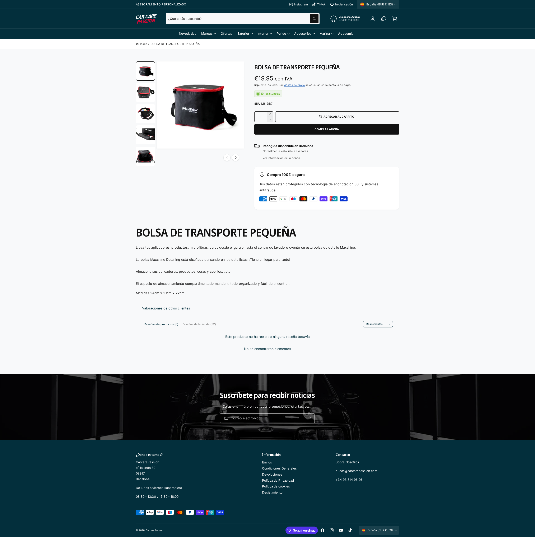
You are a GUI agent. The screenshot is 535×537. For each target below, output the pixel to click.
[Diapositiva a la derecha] (235, 157)
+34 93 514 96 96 (349, 480)
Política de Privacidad (278, 480)
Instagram (301, 4)
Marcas (207, 34)
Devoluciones (272, 474)
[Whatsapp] (383, 18)
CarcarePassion (154, 530)
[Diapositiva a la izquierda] (227, 157)
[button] (394, 18)
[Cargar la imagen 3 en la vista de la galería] (145, 113)
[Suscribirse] (315, 418)
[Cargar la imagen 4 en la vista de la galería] (145, 135)
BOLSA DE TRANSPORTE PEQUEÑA (175, 44)
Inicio (143, 44)
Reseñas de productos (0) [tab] (161, 324)
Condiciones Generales (279, 468)
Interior (263, 34)
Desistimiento (272, 492)
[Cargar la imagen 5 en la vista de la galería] (145, 156)
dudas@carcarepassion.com (356, 471)
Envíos (267, 462)
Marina (325, 34)
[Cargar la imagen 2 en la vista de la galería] (145, 92)
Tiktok (321, 4)
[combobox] (243, 18)
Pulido (281, 34)
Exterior (243, 34)
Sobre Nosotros (347, 462)
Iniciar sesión (344, 4)
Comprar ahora (327, 129)
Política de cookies (276, 486)
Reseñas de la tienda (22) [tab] (199, 324)
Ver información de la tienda (281, 158)
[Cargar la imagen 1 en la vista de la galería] (145, 71)
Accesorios (302, 34)
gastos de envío (294, 85)
